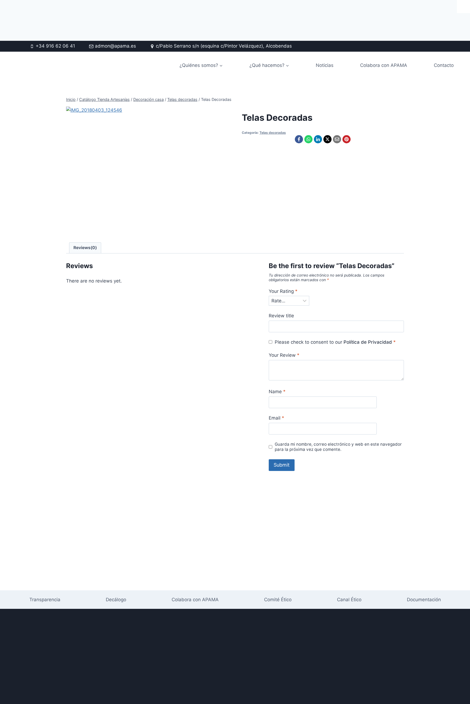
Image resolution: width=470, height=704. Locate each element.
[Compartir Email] (337, 139)
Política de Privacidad (368, 342)
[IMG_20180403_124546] (129, 170)
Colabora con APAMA (383, 65)
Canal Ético (349, 599)
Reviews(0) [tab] (85, 247)
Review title (281, 315)
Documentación (424, 599)
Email (276, 418)
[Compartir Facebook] (299, 139)
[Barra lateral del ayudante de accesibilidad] (463, 6)
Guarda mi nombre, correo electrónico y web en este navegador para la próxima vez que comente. (338, 447)
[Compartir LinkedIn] (318, 139)
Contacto (444, 65)
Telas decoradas (272, 133)
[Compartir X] (327, 139)
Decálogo (116, 599)
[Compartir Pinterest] (346, 139)
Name (277, 391)
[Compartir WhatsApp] (308, 139)
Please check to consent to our (335, 342)
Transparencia (44, 599)
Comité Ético (278, 599)
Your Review (284, 355)
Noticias (324, 65)
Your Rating (283, 291)
